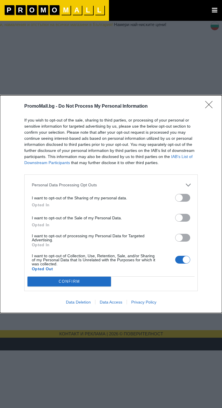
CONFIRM (69, 281)
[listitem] (111, 185)
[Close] (210, 106)
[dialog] (111, 204)
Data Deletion (78, 302)
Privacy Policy (143, 302)
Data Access (111, 302)
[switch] (182, 198)
